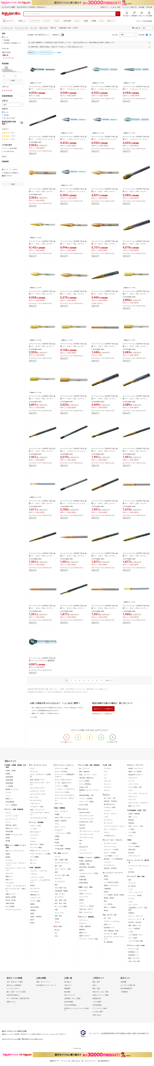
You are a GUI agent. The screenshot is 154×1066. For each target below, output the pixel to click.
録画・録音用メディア (37, 780)
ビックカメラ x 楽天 (8, 7)
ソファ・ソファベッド (135, 892)
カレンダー (58, 878)
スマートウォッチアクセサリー (65, 795)
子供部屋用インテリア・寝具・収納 (138, 909)
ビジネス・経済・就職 (62, 875)
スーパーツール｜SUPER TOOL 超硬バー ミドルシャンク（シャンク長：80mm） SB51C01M (73, 89)
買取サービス (11, 1002)
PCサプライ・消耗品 (37, 844)
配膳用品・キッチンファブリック (89, 791)
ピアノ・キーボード (61, 811)
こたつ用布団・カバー (135, 935)
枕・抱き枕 (132, 886)
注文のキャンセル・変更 (100, 992)
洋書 (56, 909)
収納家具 (131, 913)
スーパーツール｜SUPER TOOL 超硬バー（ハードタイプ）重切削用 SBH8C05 (42, 660)
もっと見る (33, 717)
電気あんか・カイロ (12, 828)
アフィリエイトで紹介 (100, 1008)
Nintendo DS (83, 847)
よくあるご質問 (115, 7)
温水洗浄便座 (34, 907)
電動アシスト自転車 (134, 771)
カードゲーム (108, 820)
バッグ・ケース (133, 784)
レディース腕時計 (134, 846)
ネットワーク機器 (36, 847)
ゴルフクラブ (132, 778)
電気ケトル (9, 879)
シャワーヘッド (35, 898)
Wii (80, 844)
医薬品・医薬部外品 (85, 861)
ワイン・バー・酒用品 (86, 801)
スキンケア (83, 890)
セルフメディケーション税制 (11, 1039)
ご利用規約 (124, 992)
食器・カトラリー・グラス (88, 775)
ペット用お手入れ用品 (111, 882)
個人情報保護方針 (126, 988)
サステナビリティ (90, 1061)
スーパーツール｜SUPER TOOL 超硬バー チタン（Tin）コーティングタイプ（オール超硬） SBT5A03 (74, 555)
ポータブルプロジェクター (39, 818)
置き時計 (131, 853)
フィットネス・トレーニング (137, 793)
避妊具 (81, 870)
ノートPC (33, 829)
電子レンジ (111, 21)
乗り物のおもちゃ (109, 804)
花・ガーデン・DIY (21, 28)
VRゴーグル (59, 803)
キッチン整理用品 (85, 784)
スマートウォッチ (134, 856)
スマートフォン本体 (61, 768)
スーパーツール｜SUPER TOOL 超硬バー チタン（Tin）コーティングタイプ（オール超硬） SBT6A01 (105, 451)
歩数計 (32, 913)
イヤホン (57, 21)
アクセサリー (59, 830)
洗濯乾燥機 (9, 777)
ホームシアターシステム (38, 794)
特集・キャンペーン (42, 982)
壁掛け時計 (132, 849)
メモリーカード (35, 803)
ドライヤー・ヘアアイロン (39, 871)
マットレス (132, 883)
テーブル (131, 898)
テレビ (101, 21)
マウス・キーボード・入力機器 (40, 854)
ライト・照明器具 (11, 805)
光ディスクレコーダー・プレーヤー (40, 784)
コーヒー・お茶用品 (85, 798)
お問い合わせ (97, 1015)
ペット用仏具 (108, 904)
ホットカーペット (11, 819)
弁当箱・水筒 (83, 787)
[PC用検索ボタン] (118, 13)
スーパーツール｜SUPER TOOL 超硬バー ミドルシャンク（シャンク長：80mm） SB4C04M (104, 139)
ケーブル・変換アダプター (63, 783)
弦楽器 (57, 839)
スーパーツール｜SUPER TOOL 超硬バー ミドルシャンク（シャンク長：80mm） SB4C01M (42, 139)
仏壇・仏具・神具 (134, 961)
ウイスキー (107, 768)
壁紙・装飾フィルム (134, 925)
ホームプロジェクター (37, 788)
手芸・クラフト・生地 (135, 826)
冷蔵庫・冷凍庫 (11, 770)
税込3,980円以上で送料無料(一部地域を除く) (31, 7)
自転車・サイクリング (135, 768)
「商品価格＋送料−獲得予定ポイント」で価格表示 (42, 35)
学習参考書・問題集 (61, 891)
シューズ (131, 781)
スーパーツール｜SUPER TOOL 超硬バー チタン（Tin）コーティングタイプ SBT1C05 (42, 398)
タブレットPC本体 (61, 771)
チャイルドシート (109, 865)
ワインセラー (10, 883)
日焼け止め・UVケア (86, 909)
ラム (105, 778)
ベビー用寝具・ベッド (111, 856)
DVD (56, 936)
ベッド (130, 889)
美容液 (81, 900)
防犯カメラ (107, 924)
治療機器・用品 (84, 864)
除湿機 (8, 841)
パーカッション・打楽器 (63, 833)
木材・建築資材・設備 (111, 931)
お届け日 (5, 109)
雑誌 (56, 884)
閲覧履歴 (67, 988)
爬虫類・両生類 (109, 898)
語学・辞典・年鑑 (60, 900)
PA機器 (57, 814)
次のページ (109, 680)
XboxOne (82, 825)
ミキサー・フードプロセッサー (16, 886)
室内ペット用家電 (109, 907)
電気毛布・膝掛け (11, 825)
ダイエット (83, 923)
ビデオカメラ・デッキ (37, 791)
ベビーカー (107, 862)
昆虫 (105, 901)
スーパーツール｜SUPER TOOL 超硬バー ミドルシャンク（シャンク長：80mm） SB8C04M (42, 89)
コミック (58, 856)
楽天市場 (149, 7)
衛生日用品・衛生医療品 (87, 867)
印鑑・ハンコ (132, 817)
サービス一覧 (65, 1061)
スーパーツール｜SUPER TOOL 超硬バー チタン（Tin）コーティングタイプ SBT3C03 (104, 243)
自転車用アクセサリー (135, 775)
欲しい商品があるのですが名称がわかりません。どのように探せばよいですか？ (58, 707)
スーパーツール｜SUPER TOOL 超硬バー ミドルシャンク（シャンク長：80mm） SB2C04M (73, 451)
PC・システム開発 (61, 906)
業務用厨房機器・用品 (86, 795)
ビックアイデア (34, 21)
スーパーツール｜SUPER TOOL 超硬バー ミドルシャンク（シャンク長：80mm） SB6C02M (136, 139)
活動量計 (33, 910)
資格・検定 (58, 916)
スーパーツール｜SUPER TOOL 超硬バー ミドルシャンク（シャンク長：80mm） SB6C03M (104, 89)
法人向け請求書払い (70, 1005)
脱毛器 (32, 885)
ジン (105, 775)
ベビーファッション (110, 846)
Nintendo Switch (84, 812)
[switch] (21, 123)
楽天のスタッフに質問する (103, 709)
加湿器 (8, 838)
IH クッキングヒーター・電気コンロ (16, 890)
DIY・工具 (33, 28)
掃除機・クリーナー (12, 789)
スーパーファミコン (85, 853)
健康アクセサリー (85, 936)
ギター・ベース (60, 827)
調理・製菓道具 (84, 771)
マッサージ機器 (35, 901)
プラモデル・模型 (109, 807)
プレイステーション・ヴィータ (89, 831)
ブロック (107, 832)
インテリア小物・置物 (135, 941)
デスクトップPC (35, 826)
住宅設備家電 (10, 802)
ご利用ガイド (104, 7)
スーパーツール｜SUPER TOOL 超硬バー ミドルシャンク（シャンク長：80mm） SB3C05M (73, 191)
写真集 (57, 919)
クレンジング (83, 897)
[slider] (2, 72)
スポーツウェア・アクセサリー (138, 803)
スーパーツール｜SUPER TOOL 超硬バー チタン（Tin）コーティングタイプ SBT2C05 (73, 346)
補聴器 (32, 904)
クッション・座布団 (134, 895)
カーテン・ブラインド (135, 916)
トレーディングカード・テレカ (114, 826)
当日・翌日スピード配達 (15, 982)
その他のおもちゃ (109, 835)
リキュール (107, 781)
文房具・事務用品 (134, 814)
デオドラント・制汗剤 (86, 906)
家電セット (22, 21)
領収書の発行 (97, 998)
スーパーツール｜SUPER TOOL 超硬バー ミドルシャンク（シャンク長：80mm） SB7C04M (136, 89)
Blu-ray (57, 930)
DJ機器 (57, 836)
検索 (13, 80)
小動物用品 (107, 888)
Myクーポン (68, 995)
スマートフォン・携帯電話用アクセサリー (65, 775)
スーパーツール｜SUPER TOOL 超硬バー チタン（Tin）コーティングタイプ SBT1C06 (73, 398)
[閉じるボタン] (149, 43)
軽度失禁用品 (83, 883)
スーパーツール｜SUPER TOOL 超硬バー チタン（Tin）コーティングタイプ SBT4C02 (42, 293)
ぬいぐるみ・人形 (109, 798)
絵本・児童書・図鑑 (61, 860)
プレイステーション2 (86, 837)
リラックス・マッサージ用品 (88, 939)
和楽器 (57, 842)
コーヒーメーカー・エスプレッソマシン (16, 864)
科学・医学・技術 (60, 903)
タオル (130, 835)
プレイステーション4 (86, 819)
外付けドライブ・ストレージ (39, 851)
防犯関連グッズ (133, 952)
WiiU (80, 840)
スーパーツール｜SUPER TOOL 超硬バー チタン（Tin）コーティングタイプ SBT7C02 (42, 243)
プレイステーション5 (86, 815)
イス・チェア (132, 905)
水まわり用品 (83, 805)
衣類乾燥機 (9, 780)
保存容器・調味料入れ (86, 778)
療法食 (106, 910)
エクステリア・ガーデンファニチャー (114, 938)
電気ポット (9, 876)
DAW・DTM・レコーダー (63, 817)
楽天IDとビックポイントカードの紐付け (76, 1009)
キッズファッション (110, 843)
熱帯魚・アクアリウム (111, 885)
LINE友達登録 (97, 1005)
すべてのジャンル (7, 28)
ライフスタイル (60, 881)
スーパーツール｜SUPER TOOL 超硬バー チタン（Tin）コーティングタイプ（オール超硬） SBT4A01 (136, 555)
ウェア (130, 790)
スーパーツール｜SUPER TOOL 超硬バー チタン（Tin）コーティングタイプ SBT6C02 (136, 191)
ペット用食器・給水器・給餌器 (114, 895)
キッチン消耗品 (84, 781)
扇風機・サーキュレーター (14, 834)
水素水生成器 (10, 903)
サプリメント (83, 920)
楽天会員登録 (147, 21)
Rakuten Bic (11, 14)
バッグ (130, 869)
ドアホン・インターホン (112, 921)
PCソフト (33, 863)
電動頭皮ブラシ (35, 895)
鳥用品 (106, 892)
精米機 (8, 857)
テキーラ (107, 790)
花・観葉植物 (108, 942)
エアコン (77, 21)
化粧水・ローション (85, 893)
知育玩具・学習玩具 (110, 801)
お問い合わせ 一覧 (77, 1061)
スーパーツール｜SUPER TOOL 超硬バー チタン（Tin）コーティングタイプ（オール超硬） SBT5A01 (42, 555)
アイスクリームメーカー (13, 909)
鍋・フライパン (84, 768)
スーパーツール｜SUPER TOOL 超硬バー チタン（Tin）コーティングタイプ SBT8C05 (42, 191)
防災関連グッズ (109, 927)
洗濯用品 (131, 823)
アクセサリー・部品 (36, 806)
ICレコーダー (34, 797)
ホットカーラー (35, 888)
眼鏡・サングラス (134, 806)
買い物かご (68, 982)
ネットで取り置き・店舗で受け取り (18, 998)
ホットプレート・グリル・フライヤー (16, 869)
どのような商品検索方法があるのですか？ (45, 710)
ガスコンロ (9, 873)
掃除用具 (131, 820)
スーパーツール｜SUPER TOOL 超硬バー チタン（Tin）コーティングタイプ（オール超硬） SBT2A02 (136, 503)
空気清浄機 (67, 21)
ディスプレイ (34, 835)
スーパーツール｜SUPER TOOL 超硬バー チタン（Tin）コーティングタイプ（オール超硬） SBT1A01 (74, 608)
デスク (130, 902)
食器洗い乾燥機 (11, 897)
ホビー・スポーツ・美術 (63, 869)
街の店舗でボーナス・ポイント (46, 985)
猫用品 (106, 876)
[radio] (2, 37)
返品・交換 (96, 988)
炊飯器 (8, 854)
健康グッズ (83, 933)
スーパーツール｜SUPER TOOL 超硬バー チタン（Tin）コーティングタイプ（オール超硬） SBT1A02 (105, 608)
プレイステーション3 (86, 834)
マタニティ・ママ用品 (111, 849)
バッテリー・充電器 (61, 786)
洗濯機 (94, 21)
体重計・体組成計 (36, 916)
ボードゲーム (108, 823)
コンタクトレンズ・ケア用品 (88, 873)
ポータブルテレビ (36, 800)
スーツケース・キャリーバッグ (138, 866)
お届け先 (5, 101)
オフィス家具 (132, 938)
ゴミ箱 (130, 932)
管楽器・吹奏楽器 (60, 821)
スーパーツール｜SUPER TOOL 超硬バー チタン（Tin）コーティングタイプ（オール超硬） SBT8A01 (42, 451)
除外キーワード (7, 176)
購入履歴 (67, 992)
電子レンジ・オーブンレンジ (15, 851)
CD (56, 933)
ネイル (81, 903)
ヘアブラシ (33, 874)
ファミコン (83, 850)
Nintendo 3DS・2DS (86, 822)
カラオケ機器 (59, 845)
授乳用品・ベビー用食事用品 (113, 859)
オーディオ (33, 771)
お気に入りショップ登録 (100, 995)
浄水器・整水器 (11, 900)
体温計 (32, 923)
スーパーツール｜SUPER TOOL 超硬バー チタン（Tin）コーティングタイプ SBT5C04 (104, 191)
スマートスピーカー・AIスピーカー (40, 814)
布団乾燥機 (9, 783)
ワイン (106, 771)
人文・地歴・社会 (60, 888)
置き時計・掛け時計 (134, 922)
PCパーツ (33, 860)
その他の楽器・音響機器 (63, 849)
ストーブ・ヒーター (12, 816)
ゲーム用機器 (34, 857)
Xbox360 (82, 828)
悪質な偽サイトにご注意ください (32, 1039)
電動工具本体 (43, 28)
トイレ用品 (132, 832)
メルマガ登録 (97, 1002)
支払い (95, 985)
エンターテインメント (62, 863)
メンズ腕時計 (132, 843)
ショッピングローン (13, 988)
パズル (106, 817)
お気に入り (68, 985)
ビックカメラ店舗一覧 (129, 7)
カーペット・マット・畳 (136, 919)
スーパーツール (7, 90)
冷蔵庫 (86, 21)
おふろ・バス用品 (109, 853)
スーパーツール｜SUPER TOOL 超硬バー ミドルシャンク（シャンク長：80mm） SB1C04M (73, 503)
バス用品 (131, 829)
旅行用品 (131, 872)
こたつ (8, 822)
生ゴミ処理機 (10, 906)
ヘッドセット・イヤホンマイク (65, 789)
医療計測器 (83, 879)
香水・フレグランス (85, 912)
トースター (9, 860)
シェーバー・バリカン (37, 877)
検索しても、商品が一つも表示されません (45, 713)
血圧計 (32, 920)
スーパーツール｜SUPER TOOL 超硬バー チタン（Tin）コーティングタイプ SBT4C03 (73, 293)
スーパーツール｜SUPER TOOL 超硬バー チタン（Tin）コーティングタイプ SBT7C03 (73, 243)
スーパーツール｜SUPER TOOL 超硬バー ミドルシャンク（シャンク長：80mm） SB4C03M (73, 139)
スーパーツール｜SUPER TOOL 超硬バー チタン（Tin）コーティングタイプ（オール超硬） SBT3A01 (105, 555)
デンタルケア (34, 891)
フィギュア (107, 810)
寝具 (129, 880)
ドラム (57, 824)
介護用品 (82, 876)
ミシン (8, 795)
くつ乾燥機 (9, 786)
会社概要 (141, 7)
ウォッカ (107, 784)
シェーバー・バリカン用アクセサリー (40, 881)
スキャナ (33, 841)
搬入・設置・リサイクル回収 (16, 992)
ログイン (139, 21)
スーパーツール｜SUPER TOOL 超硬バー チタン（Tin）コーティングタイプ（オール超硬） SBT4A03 (42, 608)
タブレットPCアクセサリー (64, 780)
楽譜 (56, 872)
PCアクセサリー (35, 832)
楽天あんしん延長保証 (14, 985)
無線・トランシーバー (37, 810)
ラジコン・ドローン (110, 814)
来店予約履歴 (68, 1002)
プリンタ (33, 838)
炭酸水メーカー (11, 894)
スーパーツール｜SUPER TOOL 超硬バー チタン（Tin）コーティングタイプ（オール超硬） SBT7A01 (136, 451)
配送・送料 (96, 982)
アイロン (8, 792)
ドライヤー (46, 21)
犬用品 (106, 879)
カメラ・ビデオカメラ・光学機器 (40, 775)
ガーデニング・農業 (110, 934)
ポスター (58, 922)
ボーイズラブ (59, 897)
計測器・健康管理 (85, 926)
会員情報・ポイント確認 (72, 998)
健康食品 (82, 929)
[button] (2, 69)
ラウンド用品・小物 (134, 787)
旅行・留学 (58, 866)
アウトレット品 (133, 949)
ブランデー (107, 787)
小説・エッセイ (60, 894)
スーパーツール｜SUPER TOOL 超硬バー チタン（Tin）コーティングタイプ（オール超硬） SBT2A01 (105, 503)
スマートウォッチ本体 (62, 792)
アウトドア (132, 800)
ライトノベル (59, 913)
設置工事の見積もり (13, 995)
